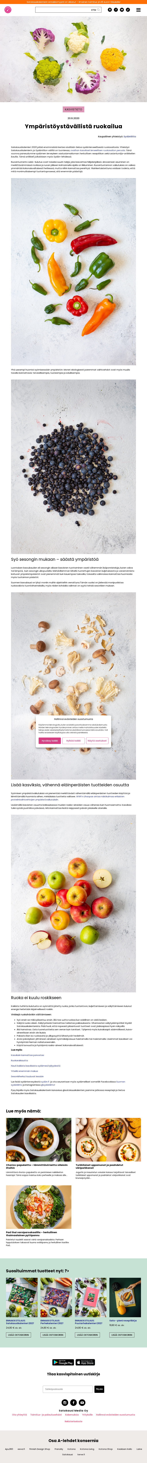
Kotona (72, 1449)
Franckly (59, 1449)
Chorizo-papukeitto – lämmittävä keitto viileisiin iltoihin (37, 1166)
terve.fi (81, 1454)
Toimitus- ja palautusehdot (46, 1414)
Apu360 (9, 1449)
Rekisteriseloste (73, 1421)
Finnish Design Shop (39, 1449)
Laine (139, 1449)
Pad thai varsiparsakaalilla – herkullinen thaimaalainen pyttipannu (31, 1234)
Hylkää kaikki (73, 740)
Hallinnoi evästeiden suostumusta (115, 1414)
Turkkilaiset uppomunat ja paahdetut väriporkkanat (99, 1166)
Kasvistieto (73, 109)
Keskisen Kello (124, 1449)
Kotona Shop (106, 1449)
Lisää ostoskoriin (18, 1334)
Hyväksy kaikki (50, 740)
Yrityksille (87, 1414)
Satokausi (67, 1454)
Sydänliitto (130, 136)
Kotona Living (87, 1449)
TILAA (99, 1389)
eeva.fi (21, 1449)
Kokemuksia (72, 1414)
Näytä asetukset (97, 740)
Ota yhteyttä (19, 1414)
